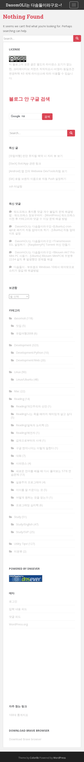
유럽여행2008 (24, 333)
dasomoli (20, 318)
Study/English (24, 524)
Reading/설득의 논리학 (30, 425)
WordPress (59, 757)
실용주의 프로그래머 (28, 482)
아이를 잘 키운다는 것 (29, 490)
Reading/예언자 (25, 433)
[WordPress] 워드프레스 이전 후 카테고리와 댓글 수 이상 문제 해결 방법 (42, 217)
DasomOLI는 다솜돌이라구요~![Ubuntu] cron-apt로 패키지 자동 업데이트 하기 (40, 228)
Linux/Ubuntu (24, 379)
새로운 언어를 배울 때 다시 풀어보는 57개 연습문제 (41, 472)
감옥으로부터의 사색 (28, 440)
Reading (19, 399)
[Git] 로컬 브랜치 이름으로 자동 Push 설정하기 (37, 179)
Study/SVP (22, 532)
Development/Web (28, 360)
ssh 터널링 (15, 186)
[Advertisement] (42, 667)
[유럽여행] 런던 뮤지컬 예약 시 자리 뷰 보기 (36, 156)
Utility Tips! (21, 544)
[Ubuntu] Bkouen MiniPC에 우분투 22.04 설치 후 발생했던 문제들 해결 (41, 257)
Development (22, 345)
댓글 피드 (15, 617)
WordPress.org (18, 624)
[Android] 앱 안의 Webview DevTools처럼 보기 (38, 171)
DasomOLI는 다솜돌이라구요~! (34, 4)
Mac (17, 391)
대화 (18, 456)
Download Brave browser (25, 739)
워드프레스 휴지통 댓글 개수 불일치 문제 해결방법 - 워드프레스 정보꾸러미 (41, 213)
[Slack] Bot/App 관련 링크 (25, 163)
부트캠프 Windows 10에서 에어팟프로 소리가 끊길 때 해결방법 (41, 268)
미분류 (18, 551)
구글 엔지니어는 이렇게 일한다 (35, 448)
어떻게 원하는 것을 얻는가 (32, 497)
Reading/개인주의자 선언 (31, 406)
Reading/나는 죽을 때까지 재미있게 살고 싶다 (44, 414)
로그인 (13, 601)
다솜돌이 (19, 267)
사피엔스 (21, 463)
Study (17, 517)
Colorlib (34, 757)
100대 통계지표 (18, 715)
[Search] (77, 38)
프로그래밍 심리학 (27, 505)
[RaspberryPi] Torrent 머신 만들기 (49, 244)
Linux (17, 372)
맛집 (18, 326)
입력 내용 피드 (18, 609)
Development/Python (29, 352)
